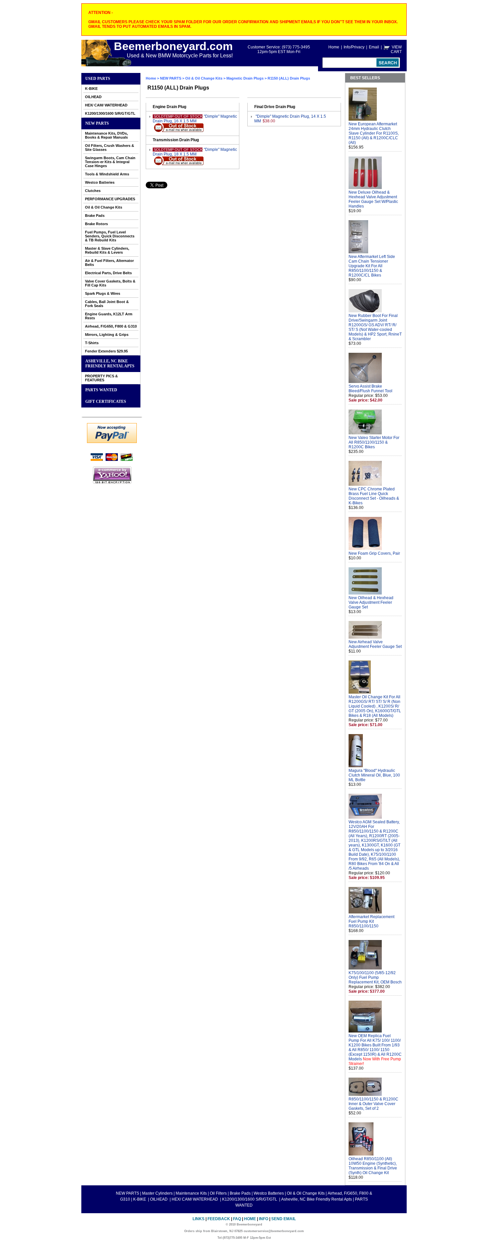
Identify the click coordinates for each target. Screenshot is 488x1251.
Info (263, 1219)
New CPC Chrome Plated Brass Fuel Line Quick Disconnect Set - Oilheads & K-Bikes (374, 496)
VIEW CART (396, 49)
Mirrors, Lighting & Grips (106, 335)
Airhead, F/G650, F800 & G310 (111, 326)
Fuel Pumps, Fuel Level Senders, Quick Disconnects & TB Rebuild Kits (109, 236)
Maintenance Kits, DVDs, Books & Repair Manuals (106, 135)
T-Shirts (92, 343)
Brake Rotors (96, 224)
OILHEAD (93, 97)
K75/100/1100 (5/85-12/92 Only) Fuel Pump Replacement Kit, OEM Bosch (375, 977)
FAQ (237, 1219)
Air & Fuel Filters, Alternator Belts (109, 263)
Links (198, 1219)
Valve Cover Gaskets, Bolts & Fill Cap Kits (110, 283)
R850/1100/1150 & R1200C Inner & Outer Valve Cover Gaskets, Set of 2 (373, 1104)
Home (333, 47)
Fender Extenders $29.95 (106, 351)
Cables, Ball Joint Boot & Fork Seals (107, 304)
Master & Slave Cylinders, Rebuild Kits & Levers (107, 250)
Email (374, 47)
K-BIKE (91, 89)
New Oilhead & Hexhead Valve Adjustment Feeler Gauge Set (371, 602)
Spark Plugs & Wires (102, 293)
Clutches (93, 191)
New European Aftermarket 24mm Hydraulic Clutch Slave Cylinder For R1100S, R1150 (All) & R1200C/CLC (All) (374, 133)
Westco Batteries (100, 182)
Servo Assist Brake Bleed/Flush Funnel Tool (370, 388)
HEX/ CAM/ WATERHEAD (106, 105)
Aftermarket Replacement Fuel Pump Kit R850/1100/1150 (371, 921)
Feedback (218, 1219)
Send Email (283, 1219)
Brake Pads (95, 216)
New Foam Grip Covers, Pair (374, 553)
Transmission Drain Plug (176, 140)
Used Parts (97, 78)
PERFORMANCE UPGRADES (110, 199)
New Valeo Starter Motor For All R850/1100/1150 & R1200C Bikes (374, 442)
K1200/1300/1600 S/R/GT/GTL (110, 113)
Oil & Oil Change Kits (103, 207)
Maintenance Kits (191, 1193)
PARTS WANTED (101, 390)
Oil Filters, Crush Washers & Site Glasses (109, 148)
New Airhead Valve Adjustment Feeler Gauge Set (375, 644)
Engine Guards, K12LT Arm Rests (108, 316)
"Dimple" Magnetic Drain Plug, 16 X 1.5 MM (195, 118)
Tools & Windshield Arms (107, 174)
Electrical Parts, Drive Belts (108, 273)
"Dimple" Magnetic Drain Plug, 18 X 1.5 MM (195, 151)
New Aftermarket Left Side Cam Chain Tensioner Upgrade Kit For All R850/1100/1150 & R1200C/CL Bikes (372, 266)
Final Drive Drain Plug (274, 106)
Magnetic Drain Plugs (245, 78)
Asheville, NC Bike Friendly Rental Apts (109, 363)
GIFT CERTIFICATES (105, 401)
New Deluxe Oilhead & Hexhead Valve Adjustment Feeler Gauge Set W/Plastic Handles (373, 199)
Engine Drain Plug (169, 106)
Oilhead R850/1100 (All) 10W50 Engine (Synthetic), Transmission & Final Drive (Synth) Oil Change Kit (373, 1166)
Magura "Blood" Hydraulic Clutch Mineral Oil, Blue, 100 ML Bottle (374, 775)
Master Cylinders (157, 1193)
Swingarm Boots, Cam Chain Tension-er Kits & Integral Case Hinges (110, 162)
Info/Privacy (354, 47)
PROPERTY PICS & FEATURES (101, 378)
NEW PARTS (97, 123)
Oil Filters (218, 1193)
